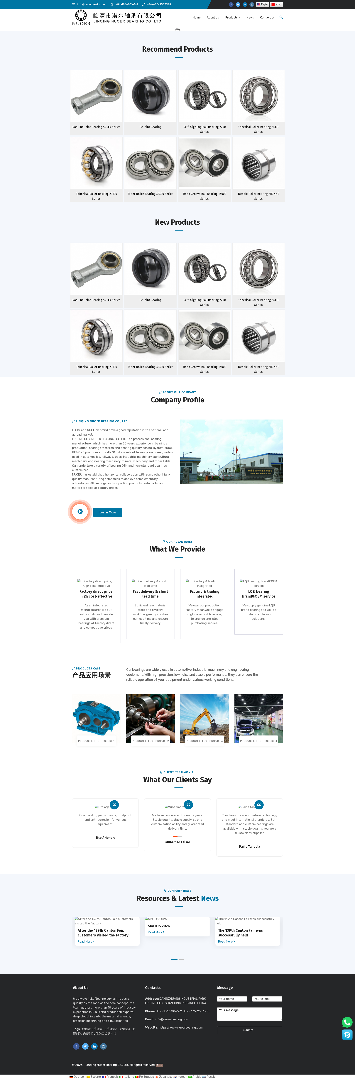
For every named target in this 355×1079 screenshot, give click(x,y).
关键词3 (111, 1029)
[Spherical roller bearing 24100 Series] (265, 102)
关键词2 (99, 1029)
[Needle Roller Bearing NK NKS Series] (265, 169)
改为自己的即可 (106, 1033)
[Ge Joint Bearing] (157, 102)
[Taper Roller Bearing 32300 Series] (157, 169)
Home (197, 17)
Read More (85, 941)
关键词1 (86, 1029)
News (250, 17)
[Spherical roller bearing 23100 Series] (103, 169)
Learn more (107, 512)
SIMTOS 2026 (159, 926)
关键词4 (124, 1029)
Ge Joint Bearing (150, 127)
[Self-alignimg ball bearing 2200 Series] (211, 102)
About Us (213, 17)
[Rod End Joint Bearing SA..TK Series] (103, 102)
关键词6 (88, 1033)
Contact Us (267, 17)
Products (231, 17)
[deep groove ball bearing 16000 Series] (211, 169)
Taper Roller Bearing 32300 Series (150, 194)
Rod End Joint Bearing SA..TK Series (96, 127)
